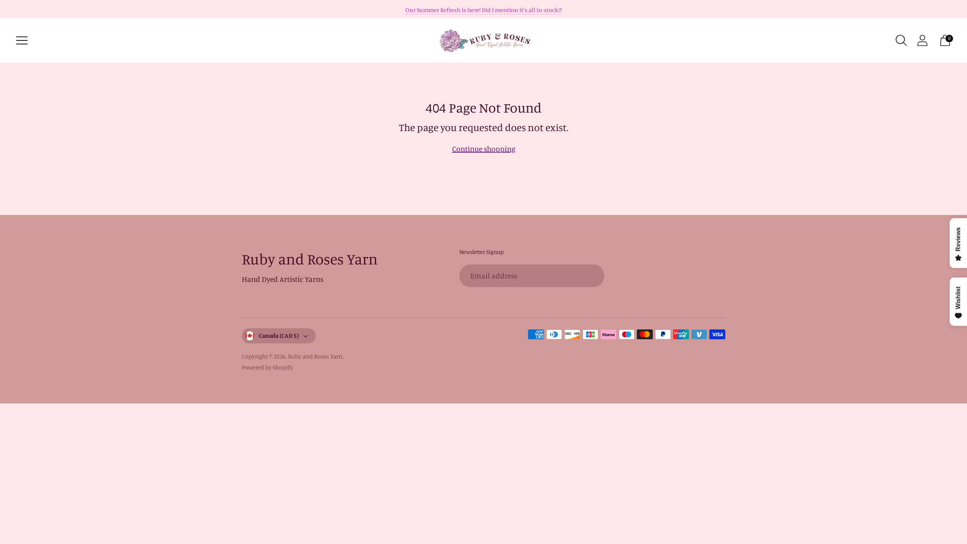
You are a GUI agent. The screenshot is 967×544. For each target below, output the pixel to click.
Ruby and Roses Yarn (315, 356)
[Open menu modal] (21, 40)
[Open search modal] (901, 40)
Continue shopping (483, 148)
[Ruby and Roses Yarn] (483, 40)
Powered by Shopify (267, 367)
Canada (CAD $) (279, 335)
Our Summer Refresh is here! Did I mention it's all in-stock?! (483, 10)
